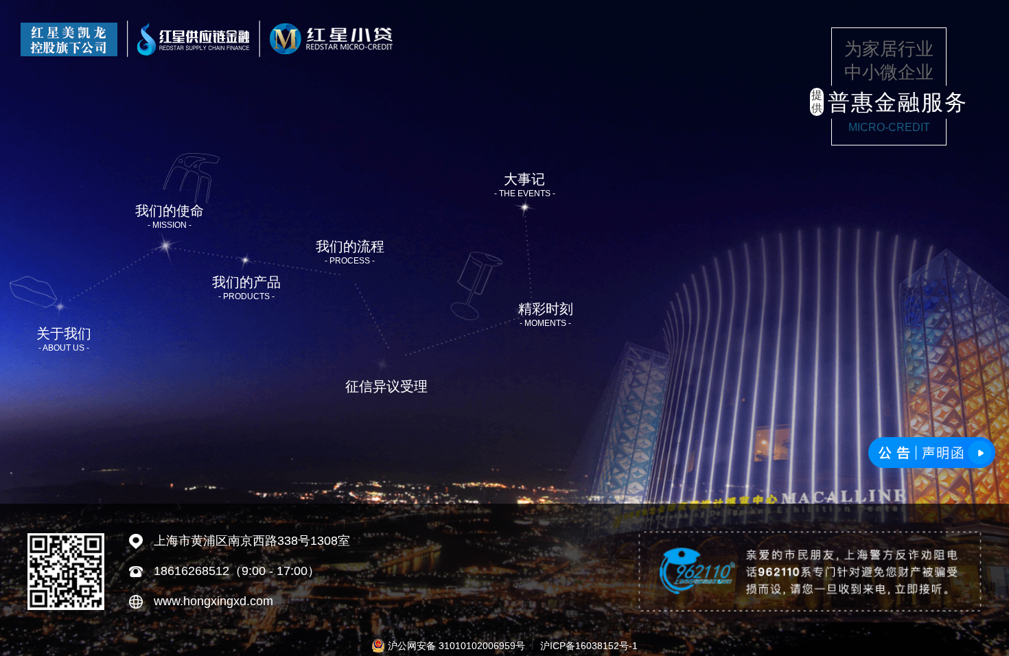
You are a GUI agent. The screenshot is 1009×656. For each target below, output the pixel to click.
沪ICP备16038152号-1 (589, 645)
